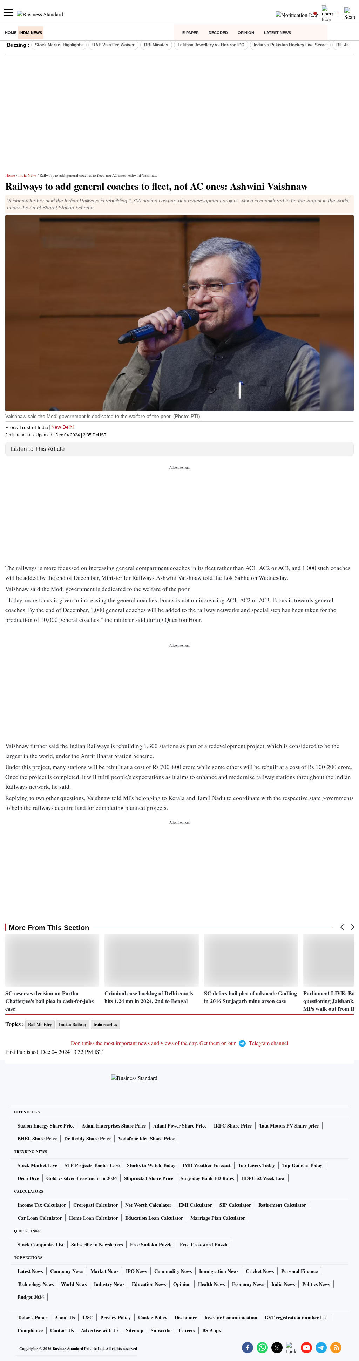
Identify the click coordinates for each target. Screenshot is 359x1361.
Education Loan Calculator (154, 1217)
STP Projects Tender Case (92, 1165)
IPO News (136, 1271)
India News (30, 33)
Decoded (218, 33)
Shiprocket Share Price (148, 1178)
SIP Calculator (235, 1204)
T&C (87, 1317)
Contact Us (62, 1330)
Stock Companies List (41, 1244)
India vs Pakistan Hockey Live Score (290, 44)
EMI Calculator (195, 1204)
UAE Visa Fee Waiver (113, 44)
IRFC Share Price (233, 1125)
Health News (211, 1284)
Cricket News (260, 1271)
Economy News (248, 1284)
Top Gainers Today (302, 1165)
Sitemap (134, 1330)
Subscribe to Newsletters (97, 1244)
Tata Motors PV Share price (289, 1125)
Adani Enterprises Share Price (114, 1125)
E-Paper (190, 33)
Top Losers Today (256, 1165)
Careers (187, 1330)
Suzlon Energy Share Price (46, 1125)
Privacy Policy (115, 1317)
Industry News (109, 1284)
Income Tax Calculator (42, 1204)
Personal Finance (299, 1271)
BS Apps (211, 1330)
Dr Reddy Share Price (87, 1138)
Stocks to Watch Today (151, 1165)
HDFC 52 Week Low (263, 1178)
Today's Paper (32, 1317)
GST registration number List (296, 1317)
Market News (104, 1271)
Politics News (316, 1284)
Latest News (277, 33)
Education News (149, 1284)
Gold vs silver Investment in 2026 (81, 1178)
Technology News (36, 1284)
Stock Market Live (37, 1165)
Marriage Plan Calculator (217, 1217)
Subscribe (161, 1330)
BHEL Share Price (37, 1138)
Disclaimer (186, 1317)
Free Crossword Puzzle (204, 1244)
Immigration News (218, 1271)
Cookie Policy (152, 1317)
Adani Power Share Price (179, 1125)
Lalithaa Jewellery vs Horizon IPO (211, 44)
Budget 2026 (31, 1297)
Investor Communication (230, 1317)
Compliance (30, 1330)
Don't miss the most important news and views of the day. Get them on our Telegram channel (179, 1043)
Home (10, 33)
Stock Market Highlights (59, 44)
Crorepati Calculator (95, 1204)
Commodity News (173, 1271)
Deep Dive (28, 1178)
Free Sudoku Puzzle (151, 1244)
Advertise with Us (99, 1330)
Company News (66, 1271)
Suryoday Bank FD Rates (207, 1178)
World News (74, 1284)
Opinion (246, 33)
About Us (65, 1317)
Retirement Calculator (282, 1204)
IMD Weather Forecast (207, 1165)
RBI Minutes (156, 44)
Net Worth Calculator (148, 1204)
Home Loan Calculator (93, 1217)
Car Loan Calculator (40, 1217)
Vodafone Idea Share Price (146, 1138)
